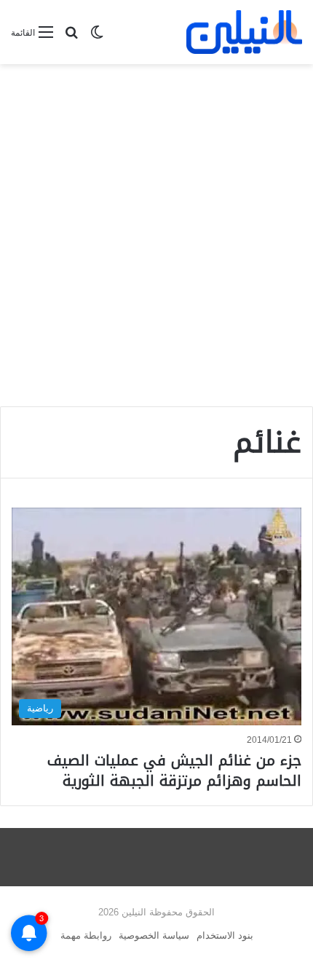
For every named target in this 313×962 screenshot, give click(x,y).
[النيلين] (244, 32)
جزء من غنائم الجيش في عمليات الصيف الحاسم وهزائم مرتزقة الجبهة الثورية (174, 770)
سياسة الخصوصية (154, 935)
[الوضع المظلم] (97, 38)
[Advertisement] (156, 235)
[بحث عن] (71, 38)
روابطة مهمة (85, 935)
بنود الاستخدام (225, 935)
